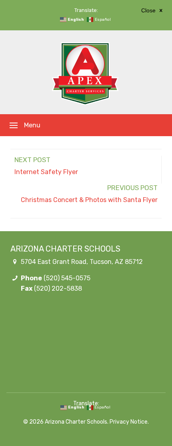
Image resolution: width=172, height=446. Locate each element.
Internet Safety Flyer (46, 172)
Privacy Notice (129, 421)
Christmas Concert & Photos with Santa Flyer (89, 200)
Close (149, 10)
